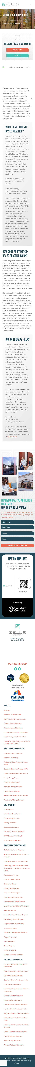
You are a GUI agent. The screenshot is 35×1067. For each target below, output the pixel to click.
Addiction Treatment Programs (14, 850)
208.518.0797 (12, 437)
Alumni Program (9, 946)
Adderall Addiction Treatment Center (16, 971)
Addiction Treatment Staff (12, 715)
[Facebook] (15, 668)
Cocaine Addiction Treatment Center (16, 980)
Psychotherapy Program (12, 791)
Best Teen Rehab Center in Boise (15, 719)
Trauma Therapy (9, 941)
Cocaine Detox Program (12, 879)
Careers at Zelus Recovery (12, 723)
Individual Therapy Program (13, 786)
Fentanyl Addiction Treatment (13, 1045)
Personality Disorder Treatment (14, 831)
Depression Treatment (11, 827)
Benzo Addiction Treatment (13, 1000)
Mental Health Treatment (12, 814)
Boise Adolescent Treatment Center (16, 861)
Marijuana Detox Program (12, 893)
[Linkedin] (19, 668)
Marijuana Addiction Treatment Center (16, 1013)
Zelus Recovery (16, 1058)
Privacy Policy (26, 1061)
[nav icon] (32, 5)
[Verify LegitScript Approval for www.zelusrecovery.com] (10, 681)
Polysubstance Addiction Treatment (15, 1004)
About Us (7, 710)
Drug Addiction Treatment (12, 984)
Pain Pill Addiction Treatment (13, 1036)
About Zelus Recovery (15, 21)
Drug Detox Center (10, 884)
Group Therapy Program (12, 782)
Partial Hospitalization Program (14, 919)
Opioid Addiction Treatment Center (15, 1031)
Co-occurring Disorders (12, 818)
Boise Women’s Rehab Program (14, 901)
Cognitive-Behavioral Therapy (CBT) (16, 769)
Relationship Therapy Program (14, 800)
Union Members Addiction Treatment (16, 906)
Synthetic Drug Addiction (12, 1040)
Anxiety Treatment (10, 823)
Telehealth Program (10, 928)
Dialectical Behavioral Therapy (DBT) (16, 773)
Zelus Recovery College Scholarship (16, 732)
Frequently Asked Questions (13, 728)
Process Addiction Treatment (13, 955)
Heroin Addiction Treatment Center (15, 1009)
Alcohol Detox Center (11, 875)
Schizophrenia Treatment (12, 840)
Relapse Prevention (10, 937)
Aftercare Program (10, 950)
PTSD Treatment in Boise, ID (13, 836)
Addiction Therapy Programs (13, 753)
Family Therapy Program (12, 778)
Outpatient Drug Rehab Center (14, 924)
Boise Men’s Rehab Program (13, 897)
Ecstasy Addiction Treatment (13, 996)
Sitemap (17, 1063)
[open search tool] (28, 5)
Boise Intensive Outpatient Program (15, 915)
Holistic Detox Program (11, 888)
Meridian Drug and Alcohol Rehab (15, 737)
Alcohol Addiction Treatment (13, 975)
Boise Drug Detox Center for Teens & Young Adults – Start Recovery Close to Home (17, 868)
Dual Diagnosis (9, 809)
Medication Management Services (15, 932)
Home (3, 21)
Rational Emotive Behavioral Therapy (16, 795)
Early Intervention (10, 910)
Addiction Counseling (11, 758)
